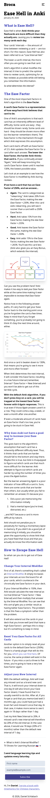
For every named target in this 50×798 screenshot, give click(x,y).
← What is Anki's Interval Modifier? (21, 742)
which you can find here (24, 653)
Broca (9, 4)
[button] (43, 4)
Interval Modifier (15, 573)
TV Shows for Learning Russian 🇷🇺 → (22, 745)
